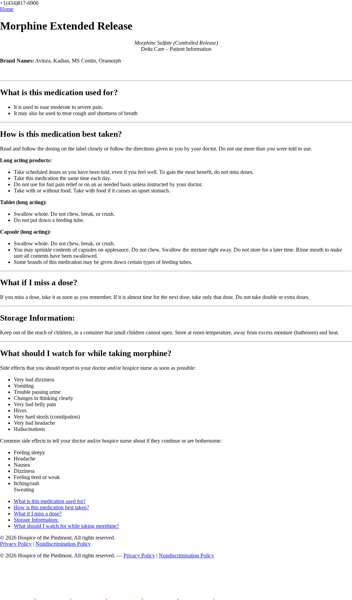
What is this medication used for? (50, 501)
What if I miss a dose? (38, 513)
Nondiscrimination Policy (63, 544)
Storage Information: (36, 520)
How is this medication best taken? (51, 507)
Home (6, 9)
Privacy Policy (16, 544)
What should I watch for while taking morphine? (66, 526)
